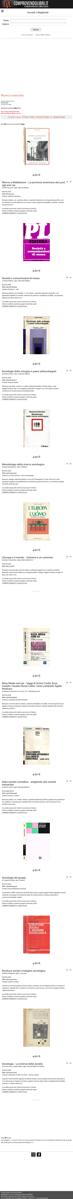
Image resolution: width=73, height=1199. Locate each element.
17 (35, 1140)
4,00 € (36, 174)
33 (66, 1140)
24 (49, 1140)
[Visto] (67, 182)
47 (24, 1142)
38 (6, 1142)
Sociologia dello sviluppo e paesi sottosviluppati (29, 371)
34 (68, 1140)
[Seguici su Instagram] (33, 1156)
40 (10, 1142)
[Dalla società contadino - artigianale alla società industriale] (36, 764)
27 (55, 1140)
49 (28, 1142)
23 (47, 1140)
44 (18, 1142)
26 (53, 1140)
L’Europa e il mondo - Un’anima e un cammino (27, 557)
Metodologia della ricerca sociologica (23, 464)
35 (70, 1140)
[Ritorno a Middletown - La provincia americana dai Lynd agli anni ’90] (36, 165)
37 (4, 1142)
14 (29, 1140)
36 (2, 1142)
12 (25, 1140)
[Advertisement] (36, 52)
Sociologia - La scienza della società (22, 1063)
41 (12, 1142)
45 (20, 1142)
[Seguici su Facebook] (39, 1156)
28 (57, 1140)
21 (43, 1140)
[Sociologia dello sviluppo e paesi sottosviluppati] (36, 354)
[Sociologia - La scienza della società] (36, 1046)
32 (65, 1140)
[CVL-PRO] (69, 182)
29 (59, 1140)
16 (33, 1140)
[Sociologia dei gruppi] (36, 860)
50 (30, 1142)
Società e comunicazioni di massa (21, 278)
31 (63, 1140)
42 (14, 1142)
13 (27, 1140)
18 (37, 1140)
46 (22, 1142)
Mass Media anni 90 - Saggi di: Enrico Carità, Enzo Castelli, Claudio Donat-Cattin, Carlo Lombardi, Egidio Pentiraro (32, 686)
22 (45, 1140)
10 (22, 1140)
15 (31, 1140)
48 (26, 1142)
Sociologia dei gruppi (14, 877)
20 (41, 1140)
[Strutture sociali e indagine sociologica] (36, 953)
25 (51, 1140)
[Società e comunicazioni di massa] (36, 260)
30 (61, 1140)
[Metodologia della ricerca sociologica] (36, 447)
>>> (32, 1142)
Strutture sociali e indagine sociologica (23, 970)
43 (16, 1142)
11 (24, 1140)
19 (39, 1140)
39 (8, 1142)
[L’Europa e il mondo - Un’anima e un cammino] (36, 540)
